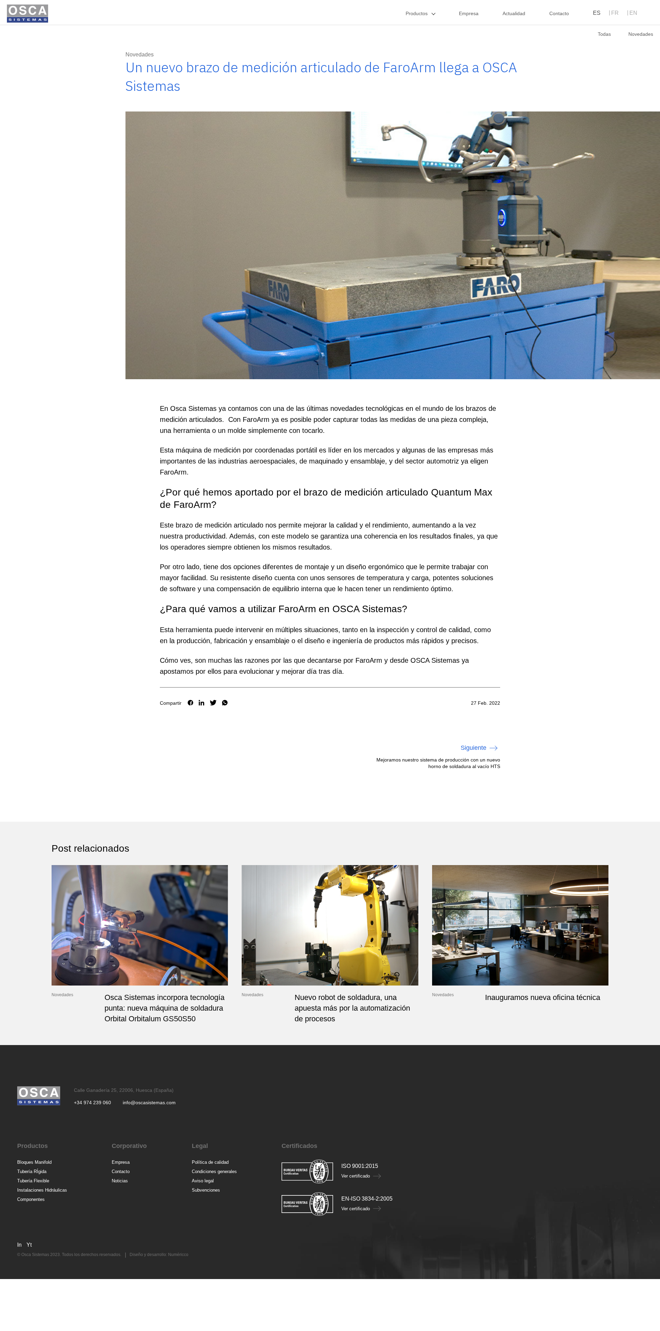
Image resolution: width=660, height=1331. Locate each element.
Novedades (139, 54)
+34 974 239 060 (92, 1102)
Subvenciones (206, 1190)
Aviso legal (203, 1180)
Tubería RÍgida (31, 1171)
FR (615, 13)
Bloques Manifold (34, 1162)
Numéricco (178, 1254)
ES (597, 13)
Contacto (121, 1171)
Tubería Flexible (33, 1180)
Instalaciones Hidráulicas (42, 1190)
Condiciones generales (214, 1171)
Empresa (121, 1162)
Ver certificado (355, 1176)
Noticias (120, 1180)
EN (633, 13)
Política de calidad (210, 1162)
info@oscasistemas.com (149, 1102)
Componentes (31, 1199)
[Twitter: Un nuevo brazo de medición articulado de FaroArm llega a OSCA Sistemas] (213, 703)
